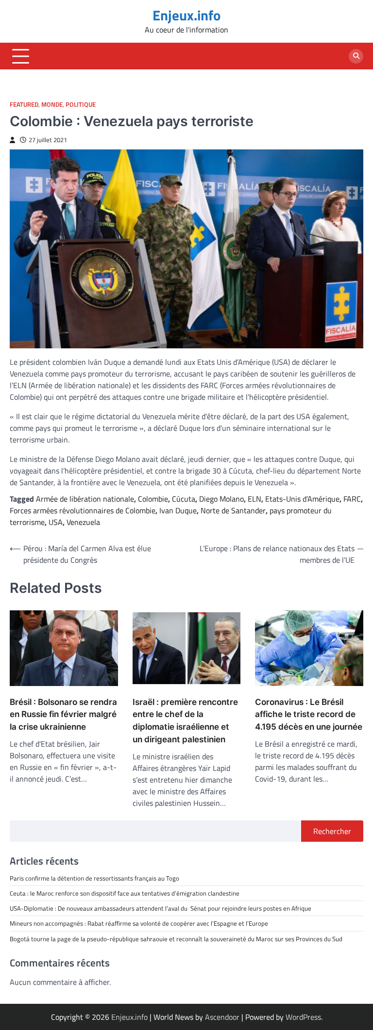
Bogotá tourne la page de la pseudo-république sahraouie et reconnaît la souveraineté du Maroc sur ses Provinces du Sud (176, 939)
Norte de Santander (233, 510)
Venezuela (83, 522)
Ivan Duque (178, 510)
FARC (352, 499)
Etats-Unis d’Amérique (302, 499)
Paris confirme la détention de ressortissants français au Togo (94, 878)
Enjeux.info (186, 15)
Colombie (153, 499)
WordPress (303, 1017)
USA (56, 522)
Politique (81, 104)
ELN (254, 499)
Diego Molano (221, 499)
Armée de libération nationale (85, 499)
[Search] (356, 56)
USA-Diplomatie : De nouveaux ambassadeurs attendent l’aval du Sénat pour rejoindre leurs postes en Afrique (160, 908)
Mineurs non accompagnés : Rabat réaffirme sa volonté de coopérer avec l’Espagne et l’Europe (139, 923)
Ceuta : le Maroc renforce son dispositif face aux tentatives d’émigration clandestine (124, 893)
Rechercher (332, 831)
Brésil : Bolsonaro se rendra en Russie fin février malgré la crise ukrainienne (63, 714)
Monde (52, 104)
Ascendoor (222, 1017)
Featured (24, 104)
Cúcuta (183, 499)
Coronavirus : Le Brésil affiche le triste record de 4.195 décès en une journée (308, 714)
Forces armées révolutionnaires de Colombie (82, 510)
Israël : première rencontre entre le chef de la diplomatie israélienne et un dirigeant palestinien (185, 720)
